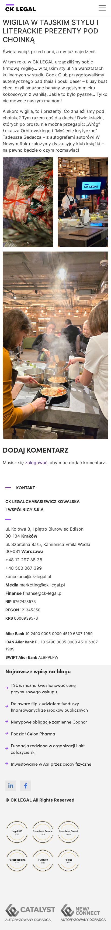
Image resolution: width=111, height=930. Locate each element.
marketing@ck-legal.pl (42, 585)
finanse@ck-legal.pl (43, 593)
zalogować (36, 462)
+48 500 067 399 (23, 568)
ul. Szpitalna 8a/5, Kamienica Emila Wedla (47, 544)
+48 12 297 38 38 (23, 559)
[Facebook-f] (25, 785)
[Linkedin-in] (10, 785)
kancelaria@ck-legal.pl (28, 576)
